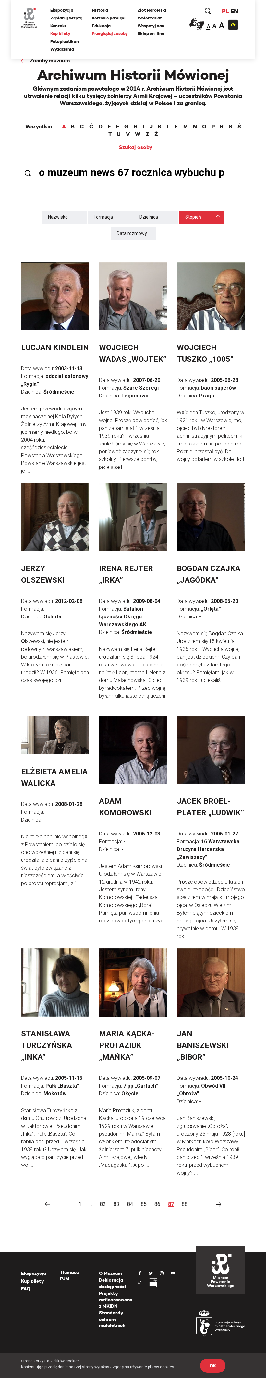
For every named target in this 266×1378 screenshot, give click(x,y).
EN (234, 11)
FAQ (25, 1289)
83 (116, 1204)
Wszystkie (38, 126)
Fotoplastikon (64, 41)
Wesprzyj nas (151, 26)
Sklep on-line (151, 33)
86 (157, 1204)
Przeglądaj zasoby (110, 33)
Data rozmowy (132, 233)
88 (184, 1204)
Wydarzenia (62, 49)
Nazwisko (58, 217)
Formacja (103, 217)
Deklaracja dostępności (112, 1283)
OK (213, 1366)
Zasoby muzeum (50, 60)
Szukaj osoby (135, 147)
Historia (100, 10)
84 (130, 1204)
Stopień (193, 217)
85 (144, 1204)
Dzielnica (148, 217)
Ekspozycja (61, 10)
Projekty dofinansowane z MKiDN (115, 1299)
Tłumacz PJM (69, 1275)
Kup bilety (60, 33)
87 (171, 1204)
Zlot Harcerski (152, 10)
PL (225, 11)
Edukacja (101, 26)
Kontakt (58, 26)
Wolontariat (150, 18)
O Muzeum (110, 1273)
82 (103, 1204)
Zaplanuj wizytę (66, 18)
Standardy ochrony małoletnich (112, 1319)
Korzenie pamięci (109, 18)
